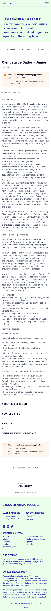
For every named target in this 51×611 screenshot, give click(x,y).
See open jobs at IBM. (16, 78)
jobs (21, 49)
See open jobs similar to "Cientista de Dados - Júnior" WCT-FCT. (26, 82)
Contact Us (30, 519)
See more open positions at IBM (25, 468)
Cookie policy (31, 492)
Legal (25, 607)
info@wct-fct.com (33, 516)
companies (10, 49)
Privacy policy (20, 492)
